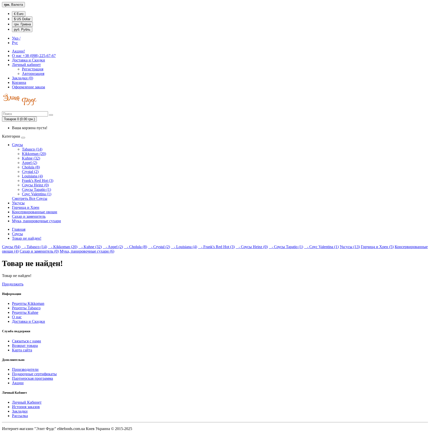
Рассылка (20, 416)
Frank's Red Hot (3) (37, 180)
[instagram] (5, 109)
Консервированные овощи (34, 212)
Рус (15, 43)
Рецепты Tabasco (26, 308)
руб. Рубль (22, 29)
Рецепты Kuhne (25, 312)
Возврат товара (25, 345)
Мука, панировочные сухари (36, 221)
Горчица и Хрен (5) (377, 247)
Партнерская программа (32, 378)
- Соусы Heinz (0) (252, 247)
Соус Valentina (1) (36, 194)
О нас (34, 56)
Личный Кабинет (27, 402)
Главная (18, 229)
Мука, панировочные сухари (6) (87, 251)
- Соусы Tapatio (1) (286, 247)
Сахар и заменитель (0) (39, 251)
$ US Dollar (22, 19)
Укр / (16, 38)
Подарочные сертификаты (34, 374)
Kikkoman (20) (34, 154)
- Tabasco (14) (34, 247)
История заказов (26, 407)
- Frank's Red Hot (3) (216, 247)
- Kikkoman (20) (62, 247)
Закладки (20, 411)
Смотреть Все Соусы (29, 198)
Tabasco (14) (32, 149)
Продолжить (12, 284)
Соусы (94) (11, 247)
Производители (25, 369)
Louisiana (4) (32, 176)
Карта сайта (22, 350)
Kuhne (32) (31, 158)
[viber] (2, 109)
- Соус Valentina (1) (321, 247)
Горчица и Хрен (25, 207)
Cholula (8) (31, 167)
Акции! (18, 51)
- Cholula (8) (135, 247)
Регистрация (32, 69)
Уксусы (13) (350, 247)
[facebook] (4, 109)
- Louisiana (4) (184, 247)
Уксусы (18, 203)
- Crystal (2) (159, 247)
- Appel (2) (113, 247)
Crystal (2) (30, 171)
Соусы (17, 145)
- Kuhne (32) (90, 247)
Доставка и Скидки (28, 60)
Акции (18, 383)
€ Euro (18, 14)
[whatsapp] (3, 109)
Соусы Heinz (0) (35, 185)
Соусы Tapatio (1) (36, 189)
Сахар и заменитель (29, 216)
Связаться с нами (26, 341)
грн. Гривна (22, 24)
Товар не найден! (26, 238)
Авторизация (33, 73)
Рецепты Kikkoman (28, 303)
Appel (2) (29, 163)
